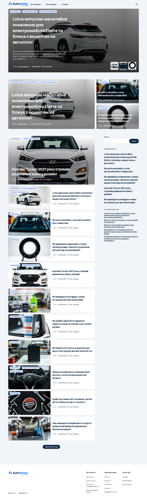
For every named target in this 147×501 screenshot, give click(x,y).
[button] (136, 4)
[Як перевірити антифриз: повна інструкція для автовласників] (29, 301)
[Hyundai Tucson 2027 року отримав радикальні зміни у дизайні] (51, 160)
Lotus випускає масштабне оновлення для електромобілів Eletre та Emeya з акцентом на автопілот (120, 159)
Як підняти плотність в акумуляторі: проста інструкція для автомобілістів (121, 238)
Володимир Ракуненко (112, 236)
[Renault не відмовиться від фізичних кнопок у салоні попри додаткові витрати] (29, 377)
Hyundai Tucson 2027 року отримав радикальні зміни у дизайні (118, 191)
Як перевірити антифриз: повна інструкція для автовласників (120, 201)
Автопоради (15, 11)
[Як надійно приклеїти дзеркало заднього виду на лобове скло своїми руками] (29, 326)
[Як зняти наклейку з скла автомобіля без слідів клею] (73, 40)
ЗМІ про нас (23, 493)
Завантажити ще (51, 447)
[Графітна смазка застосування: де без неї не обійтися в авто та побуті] (29, 403)
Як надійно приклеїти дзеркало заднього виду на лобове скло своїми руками (120, 232)
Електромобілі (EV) (30, 82)
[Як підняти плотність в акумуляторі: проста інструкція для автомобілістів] (29, 352)
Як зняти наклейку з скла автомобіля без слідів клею (118, 170)
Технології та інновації (48, 82)
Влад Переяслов (109, 230)
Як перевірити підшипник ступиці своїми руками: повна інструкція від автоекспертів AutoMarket (121, 179)
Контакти (11, 493)
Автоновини (15, 82)
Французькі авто (16, 371)
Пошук (106, 137)
